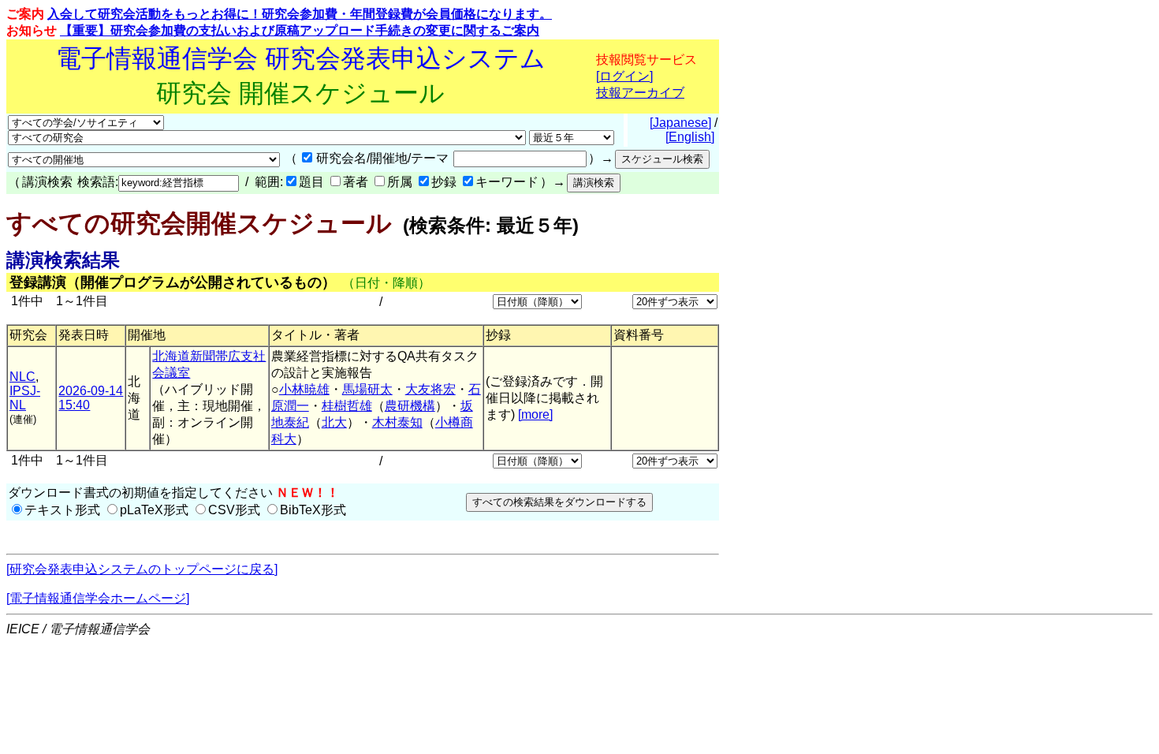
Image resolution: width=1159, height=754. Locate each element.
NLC (22, 376)
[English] (689, 137)
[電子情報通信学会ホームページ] (97, 598)
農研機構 (410, 405)
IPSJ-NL (24, 398)
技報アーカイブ (640, 92)
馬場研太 (367, 389)
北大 (334, 422)
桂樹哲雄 (347, 405)
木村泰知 (397, 422)
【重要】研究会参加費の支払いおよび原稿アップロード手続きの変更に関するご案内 (299, 30)
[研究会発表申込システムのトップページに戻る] (142, 569)
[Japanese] (680, 122)
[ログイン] (624, 76)
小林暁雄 (304, 389)
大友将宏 (430, 389)
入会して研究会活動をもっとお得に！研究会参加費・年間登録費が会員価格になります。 (299, 14)
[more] (535, 414)
